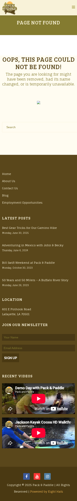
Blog (5, 195)
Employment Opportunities (22, 202)
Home (6, 174)
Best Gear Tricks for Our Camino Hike (29, 227)
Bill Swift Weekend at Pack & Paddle (28, 262)
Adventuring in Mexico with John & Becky (32, 245)
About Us (8, 181)
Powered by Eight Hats (46, 491)
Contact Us (10, 188)
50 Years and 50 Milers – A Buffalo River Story (35, 280)
